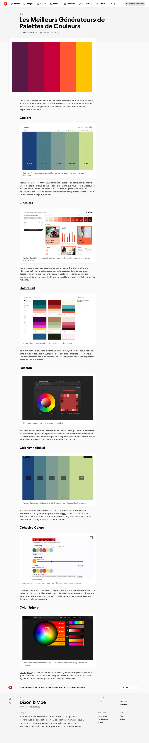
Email (100, 701)
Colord (122, 719)
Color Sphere (29, 607)
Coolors (25, 117)
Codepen (123, 704)
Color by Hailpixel (32, 447)
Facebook (123, 701)
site (64, 513)
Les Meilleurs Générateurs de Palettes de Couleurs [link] (66, 687)
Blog (21, 14)
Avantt (122, 716)
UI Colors (26, 203)
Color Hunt (27, 288)
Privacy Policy (35, 707)
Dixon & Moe (33, 702)
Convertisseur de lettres (135, 4)
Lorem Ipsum (102, 716)
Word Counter (103, 719)
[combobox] (130, 687)
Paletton (26, 368)
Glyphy (100, 722)
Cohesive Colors (32, 527)
